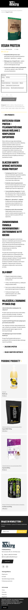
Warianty (3, 75)
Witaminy (8, 504)
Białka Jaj (4, 393)
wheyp (23, 108)
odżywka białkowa (9, 106)
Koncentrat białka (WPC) (16, 426)
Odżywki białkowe (13, 10)
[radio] (3, 77)
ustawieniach (4, 604)
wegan (13, 108)
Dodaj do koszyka (8, 99)
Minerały (4, 504)
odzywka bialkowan (19, 106)
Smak (2, 80)
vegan (6, 108)
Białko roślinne (10, 105)
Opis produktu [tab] (9, 115)
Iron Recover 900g (7, 506)
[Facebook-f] (3, 566)
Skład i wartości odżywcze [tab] (14, 352)
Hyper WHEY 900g (7, 429)
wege (16, 108)
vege (10, 108)
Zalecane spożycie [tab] (11, 347)
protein (3, 108)
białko (2, 106)
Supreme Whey (6, 467)
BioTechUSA (9, 49)
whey (19, 108)
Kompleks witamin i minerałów (17, 504)
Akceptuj (4, 607)
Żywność (4, 391)
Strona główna (5, 10)
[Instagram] (7, 566)
